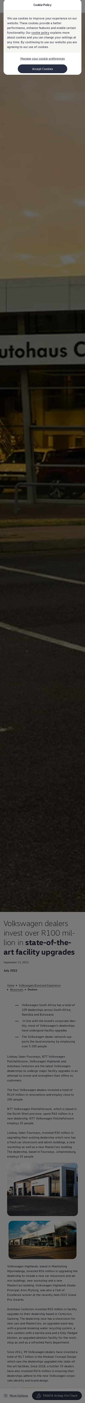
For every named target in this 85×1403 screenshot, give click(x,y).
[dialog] (42, 701)
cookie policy (40, 32)
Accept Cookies (42, 69)
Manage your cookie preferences (42, 58)
